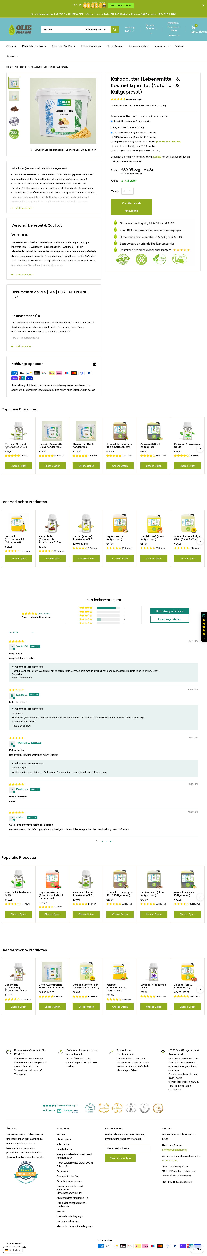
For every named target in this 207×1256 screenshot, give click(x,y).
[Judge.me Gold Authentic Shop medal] (104, 1108)
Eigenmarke (63, 1171)
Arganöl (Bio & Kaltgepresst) (114, 538)
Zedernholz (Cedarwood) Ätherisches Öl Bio (50, 539)
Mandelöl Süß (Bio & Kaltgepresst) (152, 538)
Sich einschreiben (120, 1158)
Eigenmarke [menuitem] (160, 46)
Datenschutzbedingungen (70, 1216)
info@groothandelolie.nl (174, 1149)
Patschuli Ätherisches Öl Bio (187, 445)
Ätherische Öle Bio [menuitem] (62, 46)
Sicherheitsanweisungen (69, 1181)
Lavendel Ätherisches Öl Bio (153, 986)
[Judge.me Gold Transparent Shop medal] (117, 1108)
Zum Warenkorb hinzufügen (131, 207)
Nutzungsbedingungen (68, 1221)
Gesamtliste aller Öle (68, 1176)
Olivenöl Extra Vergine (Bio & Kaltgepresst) (119, 445)
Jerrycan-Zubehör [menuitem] (138, 46)
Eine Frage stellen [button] (169, 619)
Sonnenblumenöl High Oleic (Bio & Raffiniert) (187, 538)
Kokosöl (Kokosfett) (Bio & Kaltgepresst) (50, 445)
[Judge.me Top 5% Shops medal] (144, 1108)
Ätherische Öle (64, 1149)
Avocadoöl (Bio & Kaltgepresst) (150, 445)
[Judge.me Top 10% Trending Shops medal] (158, 1108)
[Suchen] (115, 29)
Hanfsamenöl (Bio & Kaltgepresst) (152, 894)
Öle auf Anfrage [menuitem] (114, 46)
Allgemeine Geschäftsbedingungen (75, 1226)
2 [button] (102, 841)
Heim (8, 67)
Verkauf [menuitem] (179, 46)
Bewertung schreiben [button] (170, 611)
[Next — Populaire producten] (200, 448)
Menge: (115, 191)
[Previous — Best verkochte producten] (6, 541)
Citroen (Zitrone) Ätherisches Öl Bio (83, 538)
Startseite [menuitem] (11, 46)
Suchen (61, 1134)
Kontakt (157, 156)
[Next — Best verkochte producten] (200, 541)
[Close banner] (203, 5)
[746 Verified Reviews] (25, 1185)
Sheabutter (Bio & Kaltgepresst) (83, 445)
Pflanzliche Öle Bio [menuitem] (32, 46)
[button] (118, 99)
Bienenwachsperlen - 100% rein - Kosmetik (51, 986)
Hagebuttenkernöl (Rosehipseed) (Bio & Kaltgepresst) (51, 895)
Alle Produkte (21, 67)
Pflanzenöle (63, 1144)
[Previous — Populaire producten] (6, 448)
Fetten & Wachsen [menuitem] (91, 46)
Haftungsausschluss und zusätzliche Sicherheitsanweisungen (70, 1189)
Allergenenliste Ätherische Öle (72, 1197)
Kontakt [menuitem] (10, 56)
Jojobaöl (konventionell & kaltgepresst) (14, 539)
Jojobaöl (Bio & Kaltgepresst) (183, 986)
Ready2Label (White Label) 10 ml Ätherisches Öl (74, 1156)
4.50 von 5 (44, 613)
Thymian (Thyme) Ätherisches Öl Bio (16, 445)
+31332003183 (169, 1160)
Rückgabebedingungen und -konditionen (72, 1204)
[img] (16, 641)
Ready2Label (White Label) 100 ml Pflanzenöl (75, 1164)
